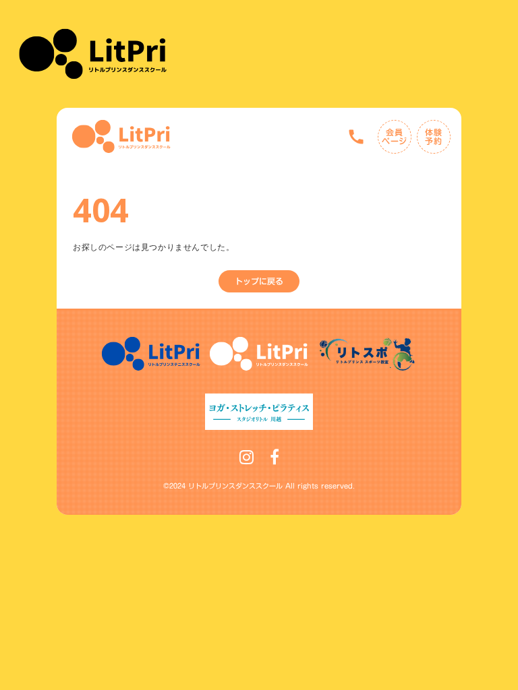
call (356, 136)
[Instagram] (246, 457)
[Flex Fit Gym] (121, 136)
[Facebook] (274, 457)
